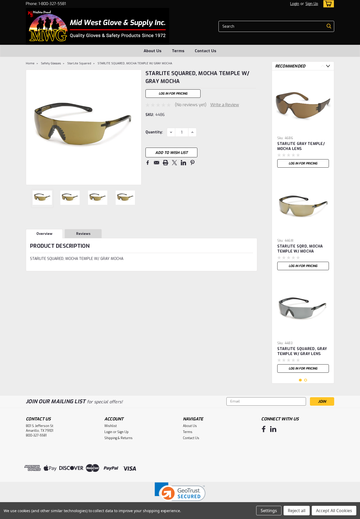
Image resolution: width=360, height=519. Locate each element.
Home (30, 63)
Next (137, 127)
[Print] (165, 162)
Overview (44, 233)
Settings (269, 510)
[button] (180, 495)
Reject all (296, 510)
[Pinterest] (192, 162)
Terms (178, 51)
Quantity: (154, 132)
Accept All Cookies (334, 510)
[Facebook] (147, 162)
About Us (153, 51)
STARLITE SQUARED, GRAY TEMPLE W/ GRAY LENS (302, 351)
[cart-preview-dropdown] (327, 3)
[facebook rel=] (263, 429)
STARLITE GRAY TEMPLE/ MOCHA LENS (301, 146)
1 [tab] (300, 380)
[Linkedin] (183, 162)
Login (294, 3)
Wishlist (110, 426)
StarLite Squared (79, 63)
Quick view (303, 129)
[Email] (156, 162)
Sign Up (311, 3)
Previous (30, 127)
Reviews (83, 233)
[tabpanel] (303, 122)
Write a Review (224, 105)
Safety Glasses (51, 63)
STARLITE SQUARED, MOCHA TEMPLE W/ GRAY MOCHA (135, 63)
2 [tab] (305, 380)
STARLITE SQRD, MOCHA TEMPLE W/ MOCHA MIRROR (300, 249)
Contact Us (205, 51)
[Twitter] (174, 162)
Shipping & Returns (118, 438)
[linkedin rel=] (273, 429)
